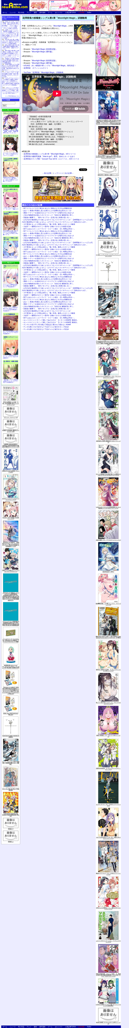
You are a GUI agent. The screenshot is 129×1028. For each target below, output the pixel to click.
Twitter (89, 12)
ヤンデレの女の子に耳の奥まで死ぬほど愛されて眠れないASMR (47, 324)
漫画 (35, 12)
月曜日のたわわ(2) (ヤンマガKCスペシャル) (108, 206)
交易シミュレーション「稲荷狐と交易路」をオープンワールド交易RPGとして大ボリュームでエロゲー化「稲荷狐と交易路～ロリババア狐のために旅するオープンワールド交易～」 (10, 34)
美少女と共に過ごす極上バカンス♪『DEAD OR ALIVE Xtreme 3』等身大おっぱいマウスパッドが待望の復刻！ (10, 41)
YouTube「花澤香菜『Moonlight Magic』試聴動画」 (44, 72)
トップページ (58, 173)
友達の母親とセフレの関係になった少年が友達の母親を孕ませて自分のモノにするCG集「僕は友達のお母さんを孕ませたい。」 (10, 67)
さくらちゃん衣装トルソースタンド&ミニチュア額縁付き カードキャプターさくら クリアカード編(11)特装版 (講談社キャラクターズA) (108, 342)
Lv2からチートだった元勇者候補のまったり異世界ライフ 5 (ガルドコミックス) (108, 507)
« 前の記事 (47, 173)
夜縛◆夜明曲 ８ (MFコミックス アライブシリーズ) (108, 604)
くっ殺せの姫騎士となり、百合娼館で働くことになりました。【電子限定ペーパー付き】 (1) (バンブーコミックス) (108, 157)
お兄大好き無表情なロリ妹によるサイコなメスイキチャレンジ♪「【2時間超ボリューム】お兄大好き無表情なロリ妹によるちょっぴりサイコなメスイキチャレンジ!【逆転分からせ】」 (57, 220)
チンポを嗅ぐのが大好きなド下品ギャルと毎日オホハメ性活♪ (46, 327)
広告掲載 (81, 12)
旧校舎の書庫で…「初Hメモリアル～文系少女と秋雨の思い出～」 (47, 217)
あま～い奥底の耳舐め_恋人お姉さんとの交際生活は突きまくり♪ (47, 210)
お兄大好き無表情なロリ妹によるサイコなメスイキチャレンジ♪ (46, 311)
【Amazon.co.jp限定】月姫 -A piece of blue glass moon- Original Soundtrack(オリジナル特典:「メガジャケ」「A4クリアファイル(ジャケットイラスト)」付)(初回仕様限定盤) (108, 122)
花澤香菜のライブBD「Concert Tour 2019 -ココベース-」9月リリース (51, 158)
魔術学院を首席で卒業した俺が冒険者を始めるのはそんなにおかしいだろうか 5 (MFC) (108, 637)
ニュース (13, 12)
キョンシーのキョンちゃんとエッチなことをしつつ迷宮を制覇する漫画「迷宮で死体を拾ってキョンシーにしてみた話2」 (10, 74)
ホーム (5, 12)
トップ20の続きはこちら (12, 96)
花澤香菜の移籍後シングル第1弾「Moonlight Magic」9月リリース (50, 153)
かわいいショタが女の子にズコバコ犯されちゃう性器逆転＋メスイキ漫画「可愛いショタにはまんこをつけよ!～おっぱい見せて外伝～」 (10, 90)
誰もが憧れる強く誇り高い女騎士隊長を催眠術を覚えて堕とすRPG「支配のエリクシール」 (10, 47)
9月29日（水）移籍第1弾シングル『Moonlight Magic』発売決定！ (50, 65)
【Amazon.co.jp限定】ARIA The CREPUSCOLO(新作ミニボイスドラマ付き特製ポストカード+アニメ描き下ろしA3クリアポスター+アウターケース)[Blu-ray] (10, 691)
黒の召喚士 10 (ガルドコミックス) (108, 409)
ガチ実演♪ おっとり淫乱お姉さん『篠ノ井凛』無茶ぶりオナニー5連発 (49, 224)
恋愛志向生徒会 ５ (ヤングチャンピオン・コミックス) (108, 768)
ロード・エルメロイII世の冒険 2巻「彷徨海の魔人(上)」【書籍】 (10, 763)
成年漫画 (42, 12)
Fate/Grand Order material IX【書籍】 (10, 736)
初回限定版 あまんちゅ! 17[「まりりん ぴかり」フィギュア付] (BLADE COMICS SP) (10, 666)
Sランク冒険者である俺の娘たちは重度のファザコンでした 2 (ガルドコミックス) (108, 474)
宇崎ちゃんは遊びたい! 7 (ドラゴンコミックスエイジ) (10, 570)
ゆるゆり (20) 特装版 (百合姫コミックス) (11, 518)
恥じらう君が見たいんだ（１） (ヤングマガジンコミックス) (108, 703)
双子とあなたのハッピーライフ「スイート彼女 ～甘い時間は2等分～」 (49, 229)
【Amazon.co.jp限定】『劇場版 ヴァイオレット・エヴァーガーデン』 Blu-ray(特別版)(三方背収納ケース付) (10, 544)
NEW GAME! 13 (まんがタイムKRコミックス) (108, 1022)
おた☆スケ (58, 12)
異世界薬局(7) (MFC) (108, 572)
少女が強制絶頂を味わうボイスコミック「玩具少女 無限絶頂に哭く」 (49, 215)
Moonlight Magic (60, 25)
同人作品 (21, 12)
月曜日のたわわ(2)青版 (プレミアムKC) (10, 471)
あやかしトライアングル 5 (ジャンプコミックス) (10, 499)
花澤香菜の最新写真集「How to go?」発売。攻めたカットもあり (49, 156)
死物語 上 (10, 841)
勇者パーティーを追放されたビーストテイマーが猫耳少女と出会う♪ (48, 213)
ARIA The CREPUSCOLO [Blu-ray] (10, 713)
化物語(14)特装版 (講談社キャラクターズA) (10, 430)
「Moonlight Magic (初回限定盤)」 (40, 49)
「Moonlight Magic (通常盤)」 (39, 51)
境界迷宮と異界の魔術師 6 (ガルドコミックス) (108, 441)
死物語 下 (10, 829)
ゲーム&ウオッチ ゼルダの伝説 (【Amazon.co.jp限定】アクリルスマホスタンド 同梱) (11, 640)
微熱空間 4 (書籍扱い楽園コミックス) (108, 175)
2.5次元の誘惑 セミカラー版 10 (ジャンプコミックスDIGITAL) (108, 1005)
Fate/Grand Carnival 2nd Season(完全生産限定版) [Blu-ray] (10, 815)
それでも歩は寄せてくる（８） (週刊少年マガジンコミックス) (108, 837)
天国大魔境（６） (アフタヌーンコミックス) (108, 540)
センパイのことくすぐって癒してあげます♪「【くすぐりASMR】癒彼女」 (50, 320)
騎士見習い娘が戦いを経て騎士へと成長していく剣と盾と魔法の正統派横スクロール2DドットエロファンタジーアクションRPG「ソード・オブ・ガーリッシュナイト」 (10, 54)
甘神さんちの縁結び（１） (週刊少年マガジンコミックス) (108, 908)
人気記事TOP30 (70, 12)
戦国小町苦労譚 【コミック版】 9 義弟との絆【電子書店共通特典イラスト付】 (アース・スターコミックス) (108, 975)
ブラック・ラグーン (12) (11, 417)
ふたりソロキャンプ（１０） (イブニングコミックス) (108, 941)
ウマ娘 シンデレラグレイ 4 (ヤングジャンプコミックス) (108, 255)
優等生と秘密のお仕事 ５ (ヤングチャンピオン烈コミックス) (108, 670)
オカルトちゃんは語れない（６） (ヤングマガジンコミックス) (108, 376)
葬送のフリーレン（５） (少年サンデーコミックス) (108, 873)
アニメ (29, 12)
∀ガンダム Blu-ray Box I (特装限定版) (10, 789)
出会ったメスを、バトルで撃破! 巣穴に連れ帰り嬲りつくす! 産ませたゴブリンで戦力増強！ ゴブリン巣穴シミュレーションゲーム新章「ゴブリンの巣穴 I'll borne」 (10, 25)
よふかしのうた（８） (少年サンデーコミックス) (108, 804)
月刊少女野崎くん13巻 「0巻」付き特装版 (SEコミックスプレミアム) (11, 403)
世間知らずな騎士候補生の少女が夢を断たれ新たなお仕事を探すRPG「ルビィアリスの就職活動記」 (10, 61)
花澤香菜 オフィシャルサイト (36, 68)
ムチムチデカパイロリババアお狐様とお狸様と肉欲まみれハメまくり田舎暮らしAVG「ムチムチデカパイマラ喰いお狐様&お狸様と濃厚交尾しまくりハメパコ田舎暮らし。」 (10, 82)
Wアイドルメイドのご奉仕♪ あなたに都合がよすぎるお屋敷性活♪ (47, 208)
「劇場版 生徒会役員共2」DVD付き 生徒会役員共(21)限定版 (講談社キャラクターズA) (10, 445)
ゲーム (50, 12)
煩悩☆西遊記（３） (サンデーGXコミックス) (108, 735)
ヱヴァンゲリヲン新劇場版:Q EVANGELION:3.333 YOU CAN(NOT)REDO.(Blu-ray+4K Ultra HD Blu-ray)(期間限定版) (10, 623)
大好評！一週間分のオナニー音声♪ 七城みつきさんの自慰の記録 (47, 226)
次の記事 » (69, 173)
